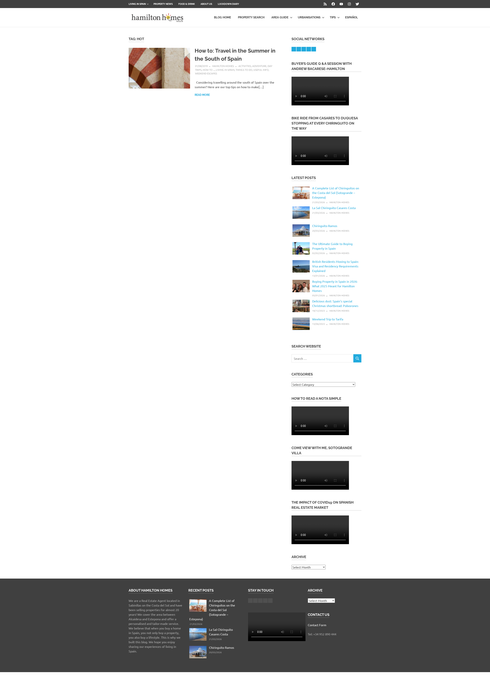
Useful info (261, 69)
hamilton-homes (223, 66)
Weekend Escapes (206, 73)
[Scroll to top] (483, 676)
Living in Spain (137, 4)
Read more (202, 94)
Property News (163, 4)
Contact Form (317, 625)
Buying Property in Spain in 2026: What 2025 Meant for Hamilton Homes (335, 285)
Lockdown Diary (228, 4)
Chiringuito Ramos (324, 226)
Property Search (251, 17)
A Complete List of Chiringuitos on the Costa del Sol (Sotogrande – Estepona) (335, 192)
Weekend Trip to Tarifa (327, 319)
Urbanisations (309, 17)
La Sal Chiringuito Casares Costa (334, 208)
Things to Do (244, 69)
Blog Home (222, 17)
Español (351, 17)
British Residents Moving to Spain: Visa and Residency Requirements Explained (335, 266)
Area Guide (279, 17)
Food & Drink (186, 4)
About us (206, 4)
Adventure (259, 66)
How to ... (209, 69)
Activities (244, 66)
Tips (333, 17)
